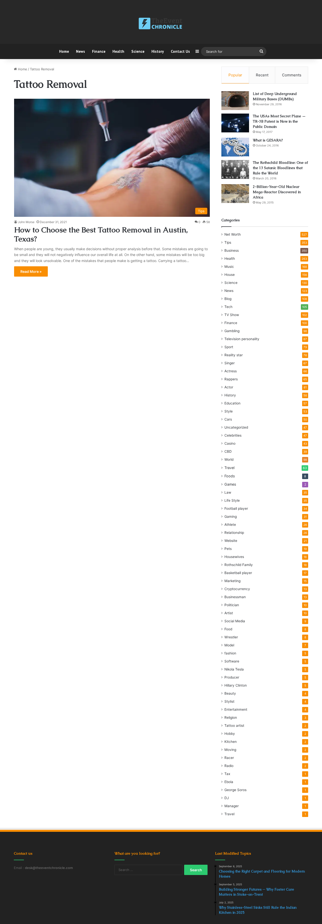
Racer (229, 758)
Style (228, 411)
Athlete (230, 525)
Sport (228, 347)
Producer (231, 677)
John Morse (26, 222)
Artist (228, 613)
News (80, 51)
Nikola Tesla (234, 669)
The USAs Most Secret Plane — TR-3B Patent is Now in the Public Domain (279, 121)
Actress (230, 371)
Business (231, 250)
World (228, 459)
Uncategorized (236, 427)
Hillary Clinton (235, 685)
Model (229, 645)
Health (118, 51)
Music (229, 267)
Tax (227, 774)
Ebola (228, 782)
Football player (236, 508)
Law (227, 492)
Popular (235, 75)
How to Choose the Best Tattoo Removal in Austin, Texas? (101, 234)
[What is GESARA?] (235, 147)
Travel (229, 468)
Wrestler (231, 637)
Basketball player (238, 573)
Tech (228, 307)
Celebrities (233, 435)
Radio (228, 766)
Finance (98, 51)
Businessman (235, 597)
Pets (228, 549)
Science (137, 51)
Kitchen (230, 742)
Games (230, 484)
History (157, 51)
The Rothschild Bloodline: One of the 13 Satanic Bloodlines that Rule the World (280, 167)
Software (231, 661)
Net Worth (232, 234)
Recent (262, 75)
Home (64, 51)
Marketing (232, 581)
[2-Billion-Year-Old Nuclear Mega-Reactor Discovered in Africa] (235, 193)
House (229, 275)
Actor (228, 387)
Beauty (230, 693)
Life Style (232, 500)
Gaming (230, 517)
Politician (231, 605)
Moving (230, 750)
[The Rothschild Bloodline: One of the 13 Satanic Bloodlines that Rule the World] (235, 169)
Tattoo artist (234, 726)
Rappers (231, 379)
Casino (229, 443)
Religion (230, 717)
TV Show (231, 315)
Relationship (234, 533)
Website (230, 541)
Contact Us (180, 51)
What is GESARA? (268, 140)
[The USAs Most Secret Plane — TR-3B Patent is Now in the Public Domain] (235, 123)
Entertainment (235, 709)
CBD (228, 451)
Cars (228, 419)
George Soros (235, 790)
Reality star (233, 355)
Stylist (229, 701)
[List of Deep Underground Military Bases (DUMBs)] (235, 100)
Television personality (241, 339)
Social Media (234, 621)
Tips (227, 242)
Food (228, 629)
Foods (229, 476)
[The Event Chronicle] (161, 23)
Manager (231, 806)
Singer (229, 363)
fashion (230, 653)
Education (232, 403)
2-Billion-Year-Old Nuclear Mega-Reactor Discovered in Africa (277, 191)
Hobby (229, 734)
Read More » (31, 271)
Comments (291, 75)
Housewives (234, 557)
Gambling (231, 331)
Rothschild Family (238, 565)
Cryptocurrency (237, 589)
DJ (226, 798)
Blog (227, 299)
